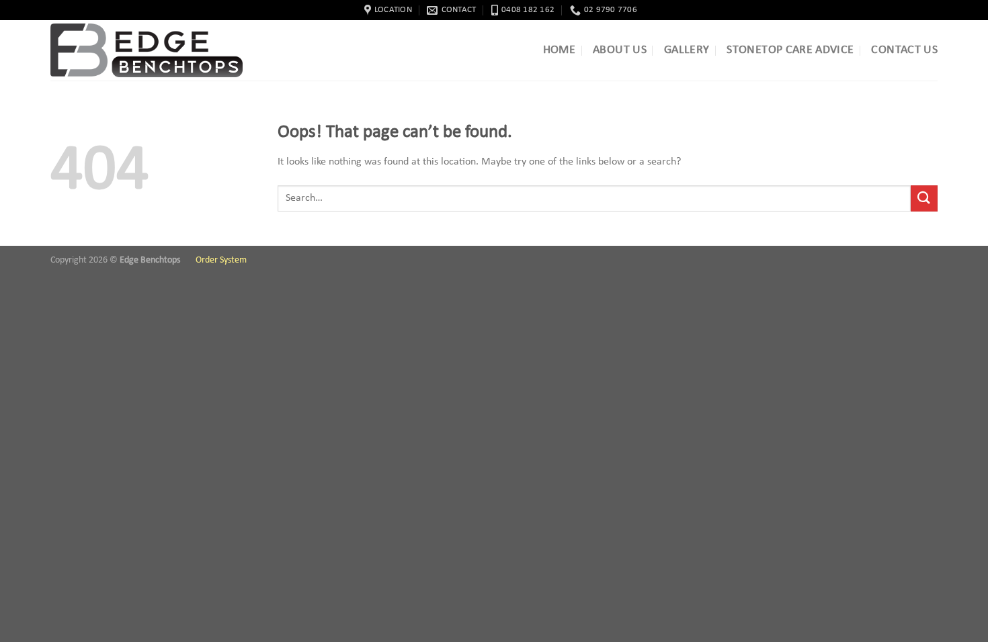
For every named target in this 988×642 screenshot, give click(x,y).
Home (559, 50)
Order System (221, 260)
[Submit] (924, 198)
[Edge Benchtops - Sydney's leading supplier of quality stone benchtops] (151, 50)
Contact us (904, 50)
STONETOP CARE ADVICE (790, 50)
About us (620, 50)
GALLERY (686, 50)
